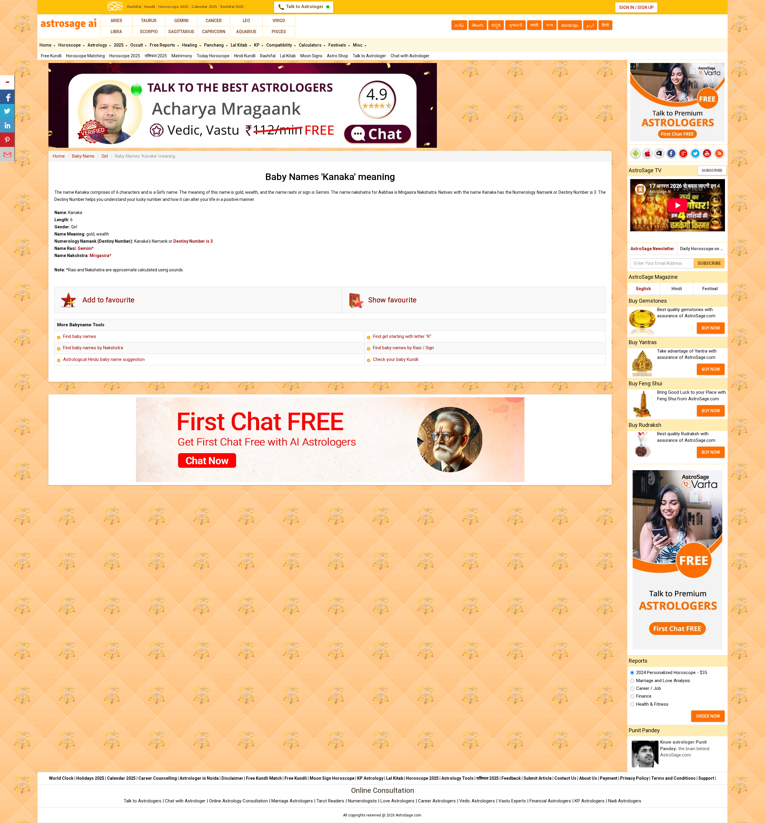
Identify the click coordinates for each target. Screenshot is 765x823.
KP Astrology (370, 778)
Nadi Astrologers (624, 801)
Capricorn (213, 31)
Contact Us (565, 778)
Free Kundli (51, 55)
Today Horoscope (213, 55)
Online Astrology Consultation (239, 801)
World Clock (61, 778)
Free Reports (163, 45)
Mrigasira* (100, 255)
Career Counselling (157, 778)
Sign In (626, 7)
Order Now (708, 716)
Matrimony (182, 55)
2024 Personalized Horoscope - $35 (671, 672)
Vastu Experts (512, 801)
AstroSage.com (408, 815)
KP (257, 45)
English (643, 288)
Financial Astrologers (550, 801)
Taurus (149, 20)
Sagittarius (181, 31)
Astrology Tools (457, 778)
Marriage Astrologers (292, 801)
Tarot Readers (330, 801)
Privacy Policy (634, 778)
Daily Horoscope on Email (704, 248)
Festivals (337, 45)
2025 (119, 45)
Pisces (279, 31)
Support (706, 778)
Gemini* (86, 248)
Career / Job (648, 688)
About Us (588, 778)
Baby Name (83, 156)
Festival (710, 288)
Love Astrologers (397, 801)
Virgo (279, 20)
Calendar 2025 (204, 6)
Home (45, 45)
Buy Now (711, 328)
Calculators (310, 45)
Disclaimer (232, 778)
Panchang (214, 45)
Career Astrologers (437, 801)
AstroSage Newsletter (652, 248)
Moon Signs (311, 55)
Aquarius (246, 31)
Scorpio (149, 31)
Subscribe (712, 170)
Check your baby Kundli (395, 359)
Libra (116, 31)
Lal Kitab (288, 55)
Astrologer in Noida (199, 778)
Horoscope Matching (85, 55)
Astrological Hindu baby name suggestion (104, 359)
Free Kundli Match (264, 778)
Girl (105, 156)
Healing (190, 45)
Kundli (149, 6)
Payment (608, 778)
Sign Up (645, 7)
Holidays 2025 (90, 778)
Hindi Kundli (244, 55)
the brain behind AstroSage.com (684, 748)
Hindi (676, 288)
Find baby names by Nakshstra (93, 347)
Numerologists (363, 801)
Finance (643, 696)
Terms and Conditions (673, 778)
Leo (246, 20)
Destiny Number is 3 (193, 241)
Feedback (511, 778)
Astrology (98, 45)
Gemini (181, 20)
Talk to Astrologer (301, 7)
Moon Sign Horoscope (332, 778)
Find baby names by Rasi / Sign (403, 347)
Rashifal (134, 6)
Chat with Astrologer (410, 55)
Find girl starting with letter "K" (402, 336)
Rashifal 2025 (232, 6)
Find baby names (79, 336)
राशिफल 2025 (156, 55)
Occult (137, 45)
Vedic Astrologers (477, 801)
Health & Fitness (652, 704)
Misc (358, 45)
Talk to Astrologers (142, 801)
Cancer (214, 20)
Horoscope (70, 45)
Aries (116, 20)
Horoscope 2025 (173, 6)
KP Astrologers (590, 801)
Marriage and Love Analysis (663, 680)
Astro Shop (337, 55)
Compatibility (279, 45)
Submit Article (538, 778)
